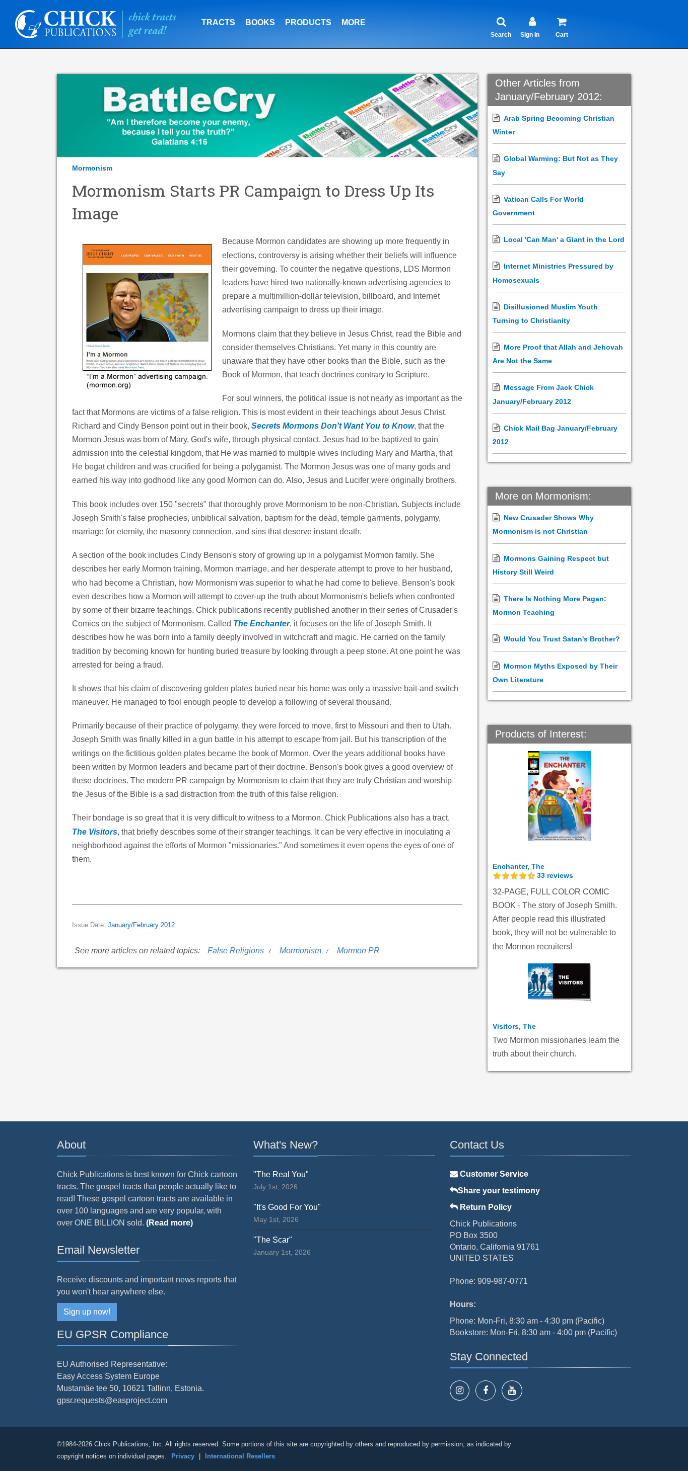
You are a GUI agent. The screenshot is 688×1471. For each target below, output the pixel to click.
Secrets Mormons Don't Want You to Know (332, 426)
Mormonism (92, 168)
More (353, 22)
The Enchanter (261, 623)
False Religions (236, 950)
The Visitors (94, 832)
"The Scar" (272, 1240)
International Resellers (240, 1456)
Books (260, 22)
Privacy (182, 1456)
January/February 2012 (141, 925)
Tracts (218, 22)
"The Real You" (281, 1174)
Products (308, 22)
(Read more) (169, 1222)
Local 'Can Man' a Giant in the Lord (564, 239)
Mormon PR (358, 950)
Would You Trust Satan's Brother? (562, 639)
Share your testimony (499, 1190)
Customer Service (493, 1174)
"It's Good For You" (287, 1207)
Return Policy (485, 1207)
